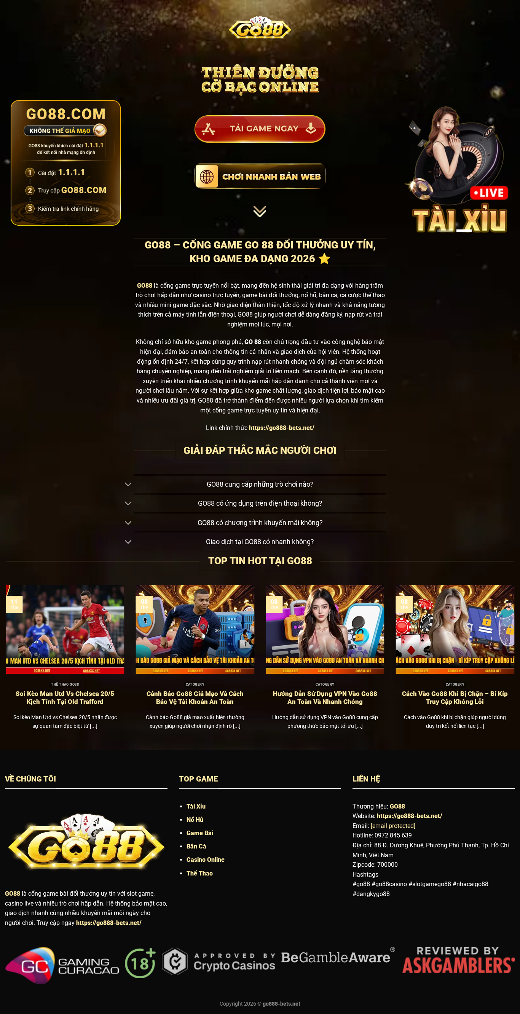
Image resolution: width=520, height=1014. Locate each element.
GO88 (12, 893)
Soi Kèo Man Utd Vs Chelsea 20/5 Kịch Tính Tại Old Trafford (65, 698)
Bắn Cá (196, 846)
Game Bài (200, 833)
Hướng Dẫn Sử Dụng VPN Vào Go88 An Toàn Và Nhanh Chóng (325, 698)
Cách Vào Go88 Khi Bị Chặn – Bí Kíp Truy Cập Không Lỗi (455, 698)
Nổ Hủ (195, 819)
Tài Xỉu (196, 806)
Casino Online (206, 859)
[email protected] (393, 825)
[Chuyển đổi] (128, 485)
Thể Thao (200, 873)
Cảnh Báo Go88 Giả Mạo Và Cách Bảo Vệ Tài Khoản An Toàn (195, 698)
